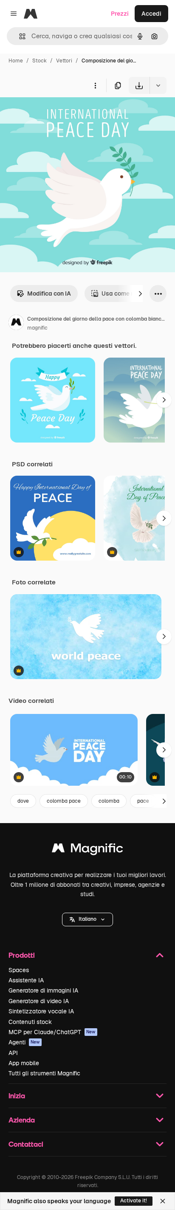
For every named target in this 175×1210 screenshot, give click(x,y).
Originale (56, 114)
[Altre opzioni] (95, 85)
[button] (87, 919)
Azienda (21, 1119)
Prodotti (21, 955)
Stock (39, 60)
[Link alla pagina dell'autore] (16, 324)
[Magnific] (87, 850)
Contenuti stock (30, 1022)
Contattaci (25, 1143)
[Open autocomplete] (19, 36)
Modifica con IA (49, 293)
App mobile (23, 1063)
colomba (109, 801)
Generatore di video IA (38, 1001)
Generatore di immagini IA (43, 990)
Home (15, 60)
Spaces (18, 970)
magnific (37, 327)
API (13, 1053)
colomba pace (64, 801)
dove (23, 801)
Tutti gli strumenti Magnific (44, 1073)
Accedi (151, 13)
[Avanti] (140, 293)
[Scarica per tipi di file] (158, 85)
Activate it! (133, 1200)
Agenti (24, 1042)
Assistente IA (26, 980)
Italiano (87, 919)
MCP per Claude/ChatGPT (52, 1032)
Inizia (16, 1095)
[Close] (163, 1201)
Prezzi (120, 13)
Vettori (64, 60)
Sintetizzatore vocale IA (41, 1011)
